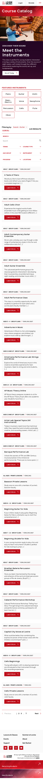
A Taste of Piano (11, 175)
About (24, 739)
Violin (34, 94)
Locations (27, 160)
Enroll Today (9, 73)
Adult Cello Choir (12, 204)
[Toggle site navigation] (40, 3)
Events (6, 739)
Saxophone (35, 101)
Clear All (5, 130)
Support (7, 743)
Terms (5, 147)
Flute (34, 108)
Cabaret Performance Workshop (19, 600)
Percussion (8, 108)
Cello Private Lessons (14, 691)
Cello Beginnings (12, 661)
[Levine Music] (8, 756)
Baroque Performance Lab (16, 452)
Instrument (27, 153)
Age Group (7, 153)
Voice (21, 101)
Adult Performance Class (15, 297)
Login (20, 3)
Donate (31, 3)
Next (36, 713)
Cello (21, 108)
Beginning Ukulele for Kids (16, 538)
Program (6, 160)
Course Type (28, 147)
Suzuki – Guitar (19, 127)
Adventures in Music (13, 327)
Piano (8, 94)
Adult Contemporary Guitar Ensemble (17, 235)
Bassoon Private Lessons (15, 481)
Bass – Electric (8, 101)
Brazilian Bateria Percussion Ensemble (17, 569)
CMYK (37, 758)
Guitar (21, 94)
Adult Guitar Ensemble (14, 266)
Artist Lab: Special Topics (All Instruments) (17, 421)
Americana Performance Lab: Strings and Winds (21, 358)
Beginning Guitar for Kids (16, 509)
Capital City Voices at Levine (17, 631)
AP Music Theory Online (15, 390)
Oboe (8, 115)
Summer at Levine (29, 735)
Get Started (26, 743)
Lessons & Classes (11, 735)
